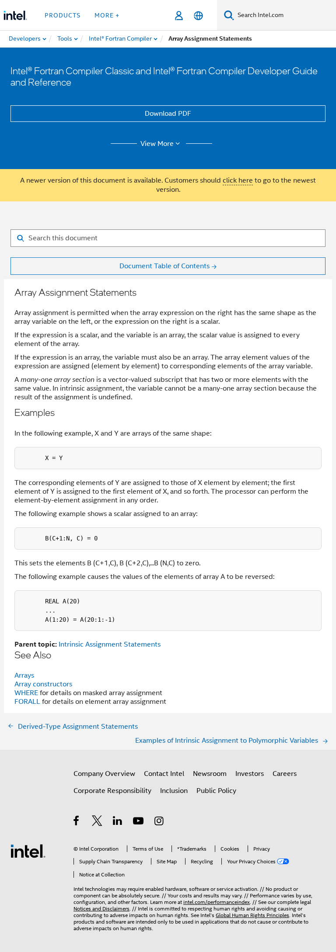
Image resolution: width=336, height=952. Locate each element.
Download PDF (168, 113)
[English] (198, 15)
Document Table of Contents (164, 266)
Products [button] (62, 15)
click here (238, 180)
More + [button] (106, 15)
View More (157, 143)
